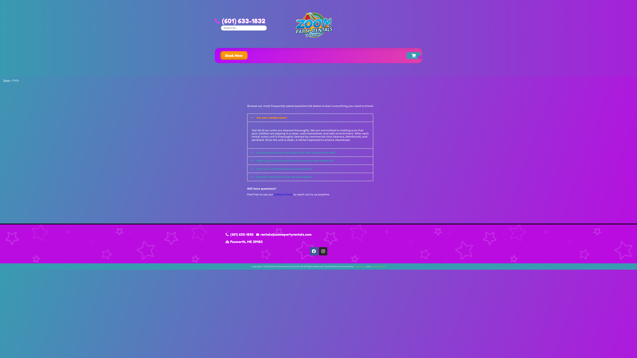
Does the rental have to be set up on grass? (284, 177)
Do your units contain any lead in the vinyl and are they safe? (296, 152)
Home (6, 80)
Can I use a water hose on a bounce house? (284, 168)
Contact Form (283, 194)
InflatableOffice (378, 266)
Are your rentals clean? (271, 117)
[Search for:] (244, 28)
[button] (310, 118)
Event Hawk (360, 266)
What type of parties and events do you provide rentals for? (295, 160)
